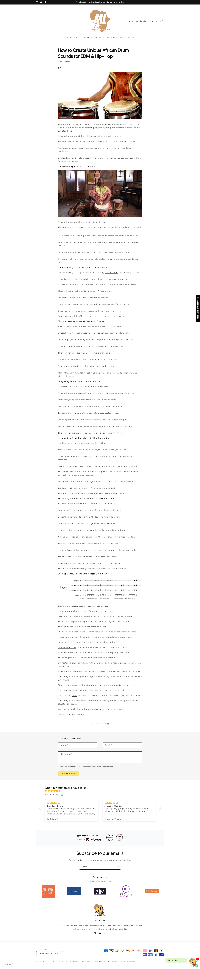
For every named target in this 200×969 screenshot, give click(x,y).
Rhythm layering (66, 326)
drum (74, 695)
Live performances (67, 647)
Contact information (128, 962)
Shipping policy (113, 962)
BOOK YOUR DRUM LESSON (198, 308)
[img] (101, 791)
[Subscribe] (118, 867)
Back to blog (102, 723)
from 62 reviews (52, 794)
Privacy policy (86, 962)
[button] (38, 21)
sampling (89, 128)
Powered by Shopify (60, 962)
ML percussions (76, 714)
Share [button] (62, 68)
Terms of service (99, 962)
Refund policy (74, 962)
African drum (108, 124)
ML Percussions (47, 962)
